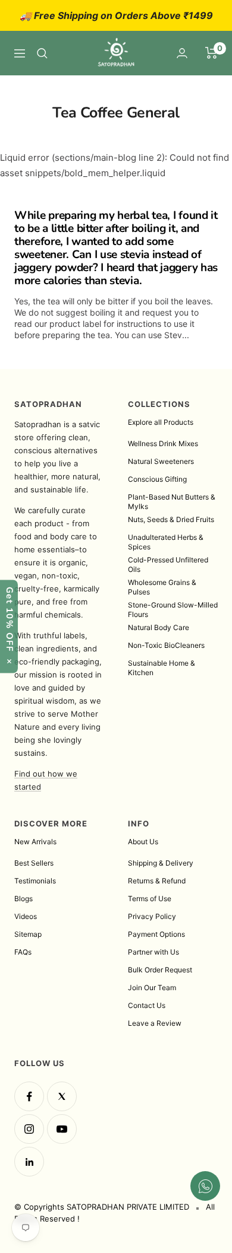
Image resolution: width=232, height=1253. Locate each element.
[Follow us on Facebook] (29, 1096)
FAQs (23, 951)
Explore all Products (160, 422)
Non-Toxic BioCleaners (166, 645)
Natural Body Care (158, 627)
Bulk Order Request (160, 969)
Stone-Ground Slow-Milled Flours (173, 609)
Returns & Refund (157, 880)
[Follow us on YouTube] (62, 1129)
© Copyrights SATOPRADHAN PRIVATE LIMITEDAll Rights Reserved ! (114, 1212)
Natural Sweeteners (161, 461)
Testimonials (35, 880)
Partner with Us (153, 951)
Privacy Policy (152, 916)
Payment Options (156, 934)
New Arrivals (35, 841)
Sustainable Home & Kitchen (161, 668)
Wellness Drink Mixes (163, 443)
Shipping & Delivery (160, 862)
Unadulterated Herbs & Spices (165, 542)
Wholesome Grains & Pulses (162, 587)
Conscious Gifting (157, 479)
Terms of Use (149, 898)
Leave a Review (154, 1023)
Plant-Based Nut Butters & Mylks (171, 501)
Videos (25, 916)
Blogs (23, 898)
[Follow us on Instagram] (29, 1129)
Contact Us (146, 1005)
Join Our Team (152, 987)
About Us (143, 841)
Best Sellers (34, 862)
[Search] (42, 53)
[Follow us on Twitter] (62, 1096)
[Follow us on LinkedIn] (29, 1161)
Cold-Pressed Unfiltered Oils (168, 564)
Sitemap (28, 934)
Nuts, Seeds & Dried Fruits (171, 519)
